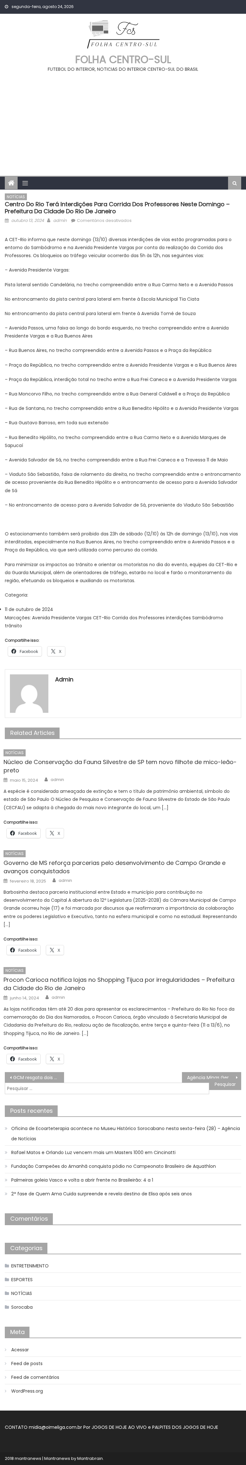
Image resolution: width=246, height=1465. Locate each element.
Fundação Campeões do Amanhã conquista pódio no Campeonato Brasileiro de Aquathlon (113, 1166)
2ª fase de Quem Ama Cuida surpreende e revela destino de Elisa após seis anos (101, 1194)
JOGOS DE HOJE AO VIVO (120, 1427)
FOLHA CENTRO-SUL (123, 59)
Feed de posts (27, 1363)
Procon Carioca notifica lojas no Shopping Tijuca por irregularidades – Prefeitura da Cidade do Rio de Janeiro (119, 984)
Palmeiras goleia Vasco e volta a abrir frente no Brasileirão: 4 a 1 (82, 1180)
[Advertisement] (123, 121)
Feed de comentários (35, 1377)
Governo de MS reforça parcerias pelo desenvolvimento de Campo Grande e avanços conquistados (115, 867)
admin (60, 220)
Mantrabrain (90, 1458)
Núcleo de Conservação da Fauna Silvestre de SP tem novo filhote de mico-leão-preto (120, 766)
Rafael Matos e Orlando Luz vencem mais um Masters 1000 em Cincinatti (93, 1152)
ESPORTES (22, 1279)
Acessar (20, 1350)
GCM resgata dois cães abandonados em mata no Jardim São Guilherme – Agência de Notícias (38, 1077)
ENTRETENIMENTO (30, 1266)
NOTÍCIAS (16, 196)
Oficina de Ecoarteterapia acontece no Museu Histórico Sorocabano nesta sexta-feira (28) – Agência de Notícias (125, 1133)
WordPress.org (27, 1391)
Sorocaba (22, 1307)
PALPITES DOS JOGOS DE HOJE (185, 1427)
